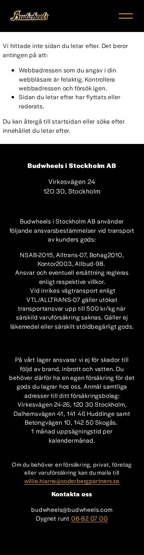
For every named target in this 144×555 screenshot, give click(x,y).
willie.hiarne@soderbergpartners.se (72, 481)
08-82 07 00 (89, 518)
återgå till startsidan (53, 121)
